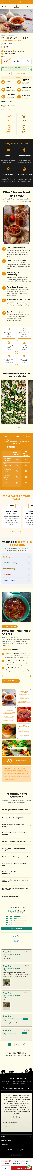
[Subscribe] (29, 1088)
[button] (2, 6)
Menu (3, 1136)
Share (28, 38)
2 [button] (13, 1045)
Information (6, 1141)
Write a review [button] (16, 929)
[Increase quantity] (9, 73)
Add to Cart (21, 73)
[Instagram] (16, 1117)
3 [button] (16, 1045)
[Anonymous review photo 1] (7, 983)
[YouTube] (19, 1117)
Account (4, 1145)
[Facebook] (13, 1117)
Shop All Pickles (9, 681)
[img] (7, 952)
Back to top (17, 1155)
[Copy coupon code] (29, 68)
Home (3, 35)
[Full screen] (30, 11)
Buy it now (16, 77)
